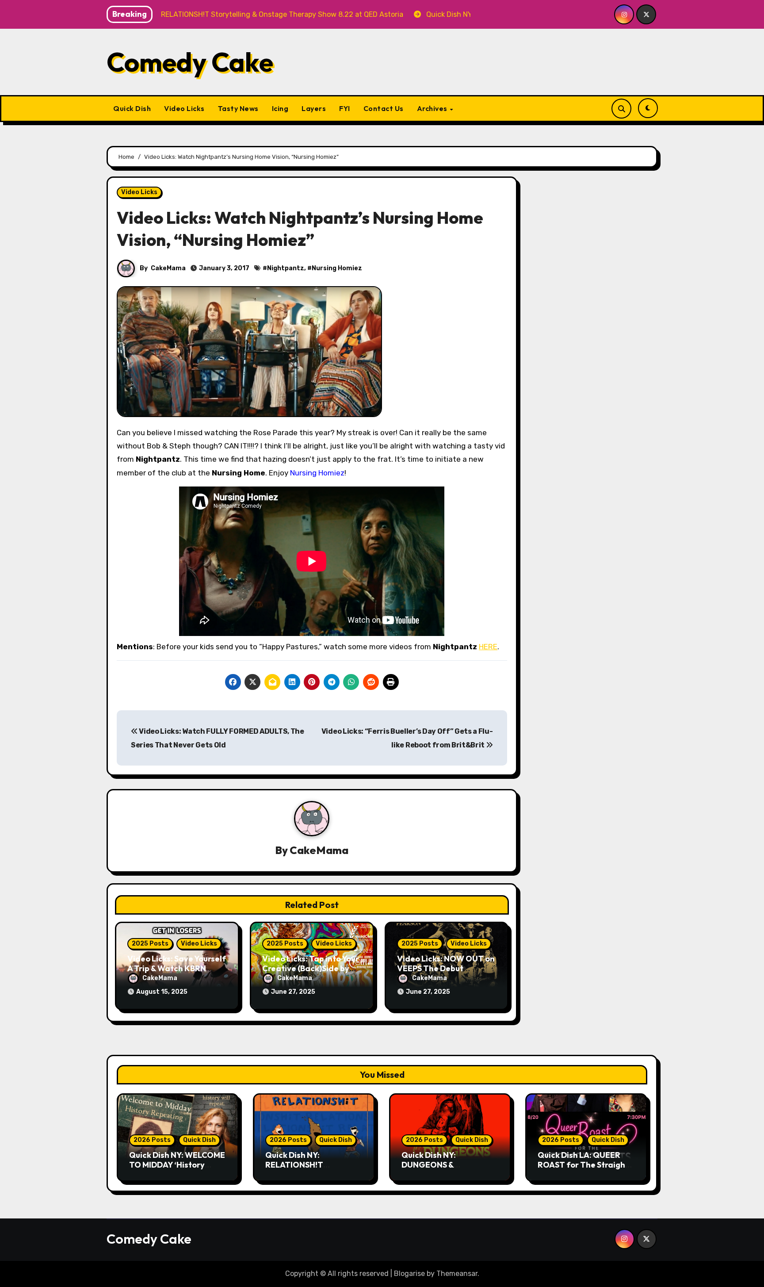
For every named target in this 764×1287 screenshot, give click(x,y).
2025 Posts (150, 943)
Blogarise (409, 1273)
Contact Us (383, 108)
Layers (314, 108)
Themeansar (457, 1273)
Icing (280, 108)
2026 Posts (152, 1140)
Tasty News (238, 108)
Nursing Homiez (337, 268)
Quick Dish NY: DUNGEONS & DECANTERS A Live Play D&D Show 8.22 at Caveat (450, 1169)
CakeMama (168, 268)
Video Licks (184, 108)
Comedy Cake (190, 62)
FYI (344, 108)
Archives (433, 108)
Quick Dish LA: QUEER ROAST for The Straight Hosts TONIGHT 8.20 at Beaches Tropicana (583, 1169)
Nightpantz (285, 268)
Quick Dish (132, 108)
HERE (488, 646)
